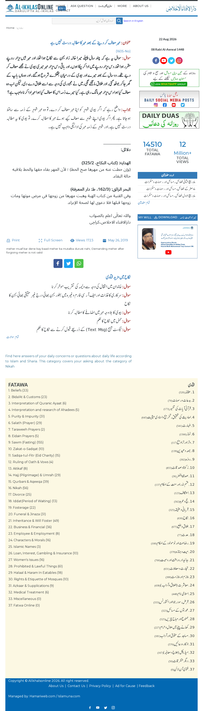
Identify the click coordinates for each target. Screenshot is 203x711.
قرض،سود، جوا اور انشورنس (174, 602)
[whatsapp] (168, 78)
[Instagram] (113, 707)
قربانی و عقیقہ (182, 509)
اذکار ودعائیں (181, 644)
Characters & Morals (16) (29, 540)
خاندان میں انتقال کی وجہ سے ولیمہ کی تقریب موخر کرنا (87, 286)
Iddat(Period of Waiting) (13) (32, 501)
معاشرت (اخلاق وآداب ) (174, 585)
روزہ (187, 459)
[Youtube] (163, 60)
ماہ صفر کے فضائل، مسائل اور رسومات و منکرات (170, 189)
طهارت (185, 425)
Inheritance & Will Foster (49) (33, 521)
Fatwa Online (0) (24, 605)
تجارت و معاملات (179, 568)
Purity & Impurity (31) (26, 416)
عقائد (187, 392)
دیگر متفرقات (182, 661)
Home (60, 6)
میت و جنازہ (182, 552)
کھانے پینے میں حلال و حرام (174, 627)
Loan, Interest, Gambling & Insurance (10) (43, 553)
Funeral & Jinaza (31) (27, 514)
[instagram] (179, 60)
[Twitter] (68, 263)
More (122, 6)
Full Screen (52, 240)
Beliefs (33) (18, 390)
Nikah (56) (18, 488)
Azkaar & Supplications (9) (31, 586)
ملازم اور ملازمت (180, 577)
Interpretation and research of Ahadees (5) (43, 410)
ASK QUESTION (82, 6)
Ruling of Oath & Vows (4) (30, 462)
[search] (119, 20)
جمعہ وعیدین (183, 451)
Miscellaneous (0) (24, 599)
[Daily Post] (168, 99)
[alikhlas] (30, 8)
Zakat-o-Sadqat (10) (26, 449)
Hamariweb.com (42, 696)
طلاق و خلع (183, 526)
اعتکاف (184, 493)
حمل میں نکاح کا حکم (109, 320)
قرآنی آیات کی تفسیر (179, 409)
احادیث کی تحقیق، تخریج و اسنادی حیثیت (168, 417)
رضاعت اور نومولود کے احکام (173, 543)
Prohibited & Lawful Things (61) (35, 566)
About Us (140, 6)
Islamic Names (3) (24, 547)
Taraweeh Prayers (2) (26, 429)
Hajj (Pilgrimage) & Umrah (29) (34, 475)
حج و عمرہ (184, 501)
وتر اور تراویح (183, 442)
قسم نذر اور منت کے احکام (175, 484)
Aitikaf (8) (18, 468)
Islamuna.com (69, 696)
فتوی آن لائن (183, 669)
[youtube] (168, 242)
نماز (187, 434)
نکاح (20, 27)
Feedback (147, 686)
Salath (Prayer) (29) (25, 423)
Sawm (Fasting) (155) (26, 442)
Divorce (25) (20, 494)
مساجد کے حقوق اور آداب (174, 636)
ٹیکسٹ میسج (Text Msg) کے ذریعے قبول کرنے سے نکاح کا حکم (79, 329)
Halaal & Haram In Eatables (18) (35, 573)
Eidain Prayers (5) (23, 436)
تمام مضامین (144, 202)
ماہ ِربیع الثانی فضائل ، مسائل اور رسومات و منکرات (170, 182)
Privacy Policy (100, 686)
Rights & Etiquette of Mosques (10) (38, 579)
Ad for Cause (125, 686)
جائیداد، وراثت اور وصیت (175, 560)
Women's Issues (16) (26, 560)
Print (15, 240)
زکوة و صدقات (180, 467)
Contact (63, 10)
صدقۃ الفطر (183, 476)
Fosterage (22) (22, 508)
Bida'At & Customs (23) (27, 397)
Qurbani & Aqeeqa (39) (28, 482)
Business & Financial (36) (30, 527)
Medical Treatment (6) (28, 592)
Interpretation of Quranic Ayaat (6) (37, 403)
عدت (186, 535)
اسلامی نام (183, 594)
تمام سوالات (12, 337)
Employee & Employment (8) (34, 533)
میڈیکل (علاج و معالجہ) (176, 652)
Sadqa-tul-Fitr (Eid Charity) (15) (34, 455)
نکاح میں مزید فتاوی (118, 277)
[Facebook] (58, 263)
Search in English (133, 20)
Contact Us (77, 686)
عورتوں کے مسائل (178, 610)
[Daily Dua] (168, 120)
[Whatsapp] (79, 263)
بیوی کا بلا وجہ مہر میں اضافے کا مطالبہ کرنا (95, 312)
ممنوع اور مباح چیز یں (177, 619)
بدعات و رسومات (181, 400)
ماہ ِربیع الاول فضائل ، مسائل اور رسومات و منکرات (169, 196)
